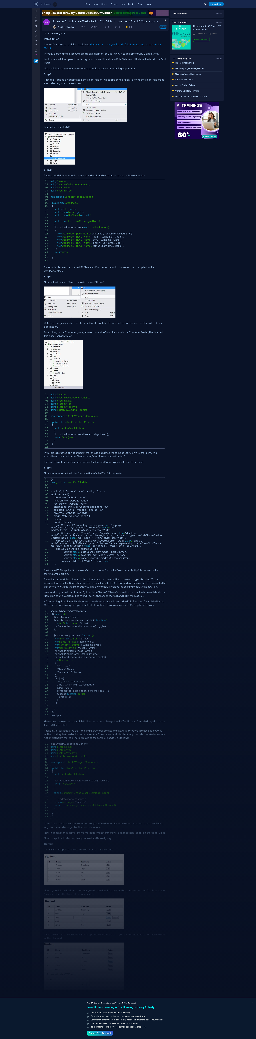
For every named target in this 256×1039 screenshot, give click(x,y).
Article (163, 27)
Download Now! (201, 39)
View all (219, 13)
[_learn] (36, 31)
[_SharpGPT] (36, 55)
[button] (116, 27)
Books (131, 4)
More (149, 4)
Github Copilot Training (185, 85)
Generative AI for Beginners (187, 91)
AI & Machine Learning (184, 63)
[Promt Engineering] (197, 120)
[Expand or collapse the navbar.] (36, 11)
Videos (104, 4)
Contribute (216, 4)
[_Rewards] (36, 50)
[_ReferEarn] (36, 45)
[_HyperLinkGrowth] (35, 60)
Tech (87, 4)
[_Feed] (36, 16)
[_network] (36, 40)
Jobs (123, 4)
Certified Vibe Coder (184, 79)
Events (140, 4)
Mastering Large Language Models (190, 68)
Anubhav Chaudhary (66, 27)
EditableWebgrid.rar (56, 33)
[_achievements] (36, 35)
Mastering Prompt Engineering (188, 74)
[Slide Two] (105, 13)
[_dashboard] (36, 21)
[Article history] (82, 27)
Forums (114, 4)
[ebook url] (181, 49)
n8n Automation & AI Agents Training (191, 96)
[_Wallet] (36, 26)
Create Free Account (100, 1033)
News (95, 4)
